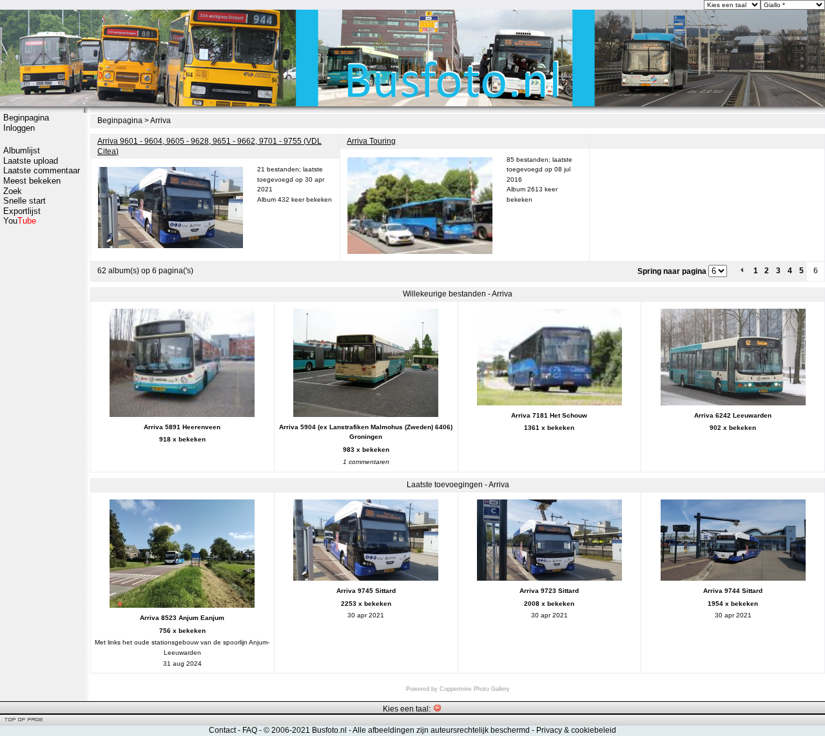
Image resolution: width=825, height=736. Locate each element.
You (19, 221)
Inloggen (19, 128)
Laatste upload (30, 161)
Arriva (160, 120)
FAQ (249, 730)
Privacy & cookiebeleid (576, 730)
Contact (222, 730)
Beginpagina (26, 117)
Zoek (12, 191)
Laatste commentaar (41, 170)
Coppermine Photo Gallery (475, 689)
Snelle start (24, 201)
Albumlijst (21, 150)
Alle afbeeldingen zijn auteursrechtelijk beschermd (441, 730)
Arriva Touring (371, 141)
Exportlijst (22, 211)
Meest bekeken (32, 181)
